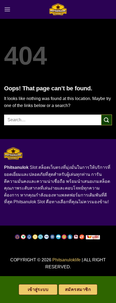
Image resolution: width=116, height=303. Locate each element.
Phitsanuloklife (66, 260)
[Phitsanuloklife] (58, 9)
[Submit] (106, 120)
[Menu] (7, 9)
